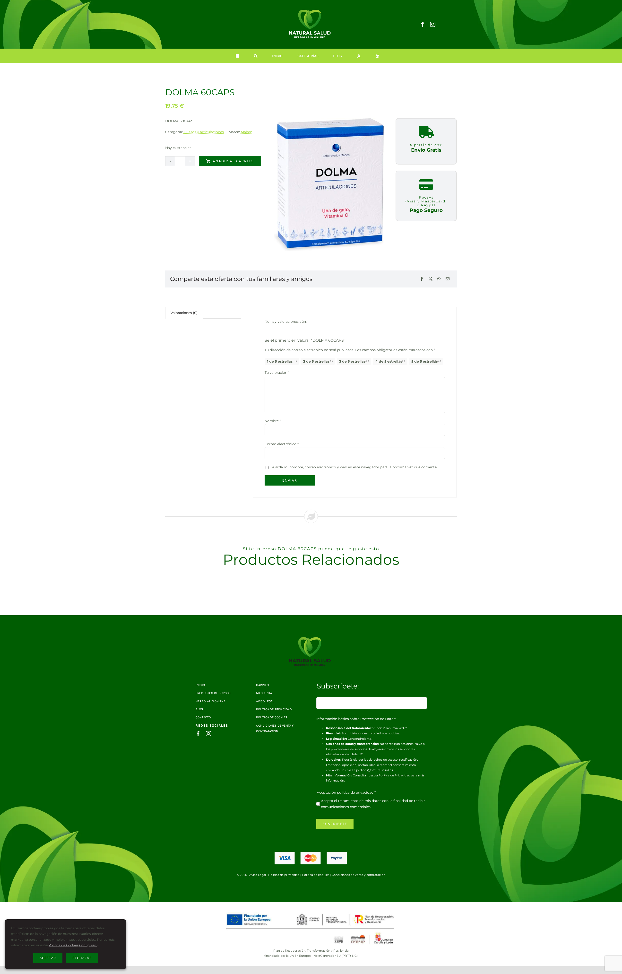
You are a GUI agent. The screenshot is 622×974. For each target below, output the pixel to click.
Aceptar (48, 958)
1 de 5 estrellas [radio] (280, 361)
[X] (430, 279)
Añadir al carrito (233, 161)
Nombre (273, 421)
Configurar (88, 945)
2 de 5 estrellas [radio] (316, 361)
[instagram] (432, 24)
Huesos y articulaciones (204, 132)
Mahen (246, 132)
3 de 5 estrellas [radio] (352, 361)
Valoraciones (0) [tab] (184, 313)
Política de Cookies (63, 945)
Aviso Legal (257, 875)
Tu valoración (277, 372)
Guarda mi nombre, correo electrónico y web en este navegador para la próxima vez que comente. (353, 467)
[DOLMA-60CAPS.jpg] (311, 639)
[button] (256, 56)
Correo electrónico (282, 444)
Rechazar (82, 958)
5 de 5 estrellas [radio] (424, 361)
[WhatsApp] (439, 279)
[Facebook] (421, 279)
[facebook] (422, 24)
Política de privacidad (284, 875)
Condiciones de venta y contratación (358, 875)
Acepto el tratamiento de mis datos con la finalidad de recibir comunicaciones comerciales (373, 804)
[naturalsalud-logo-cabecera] (311, 11)
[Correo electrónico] (447, 279)
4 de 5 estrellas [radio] (388, 361)
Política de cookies (315, 875)
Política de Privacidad (394, 775)
